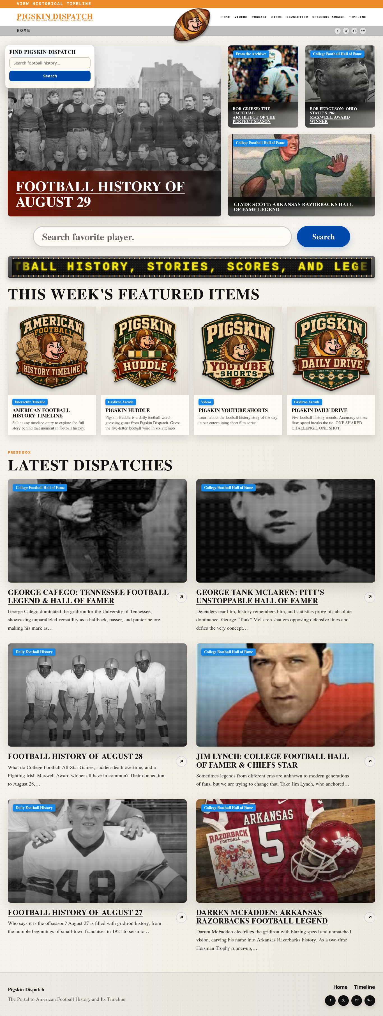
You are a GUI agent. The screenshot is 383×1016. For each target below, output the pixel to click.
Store (276, 17)
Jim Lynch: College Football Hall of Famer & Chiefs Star (272, 760)
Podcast (259, 17)
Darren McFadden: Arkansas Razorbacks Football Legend (262, 916)
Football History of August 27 (75, 912)
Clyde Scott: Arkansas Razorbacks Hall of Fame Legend (293, 206)
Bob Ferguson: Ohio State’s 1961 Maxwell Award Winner (333, 115)
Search (323, 236)
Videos (241, 17)
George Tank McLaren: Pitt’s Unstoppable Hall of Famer (260, 596)
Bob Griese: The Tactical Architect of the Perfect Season (254, 115)
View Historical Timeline (54, 4)
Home (226, 17)
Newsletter (297, 17)
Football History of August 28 (75, 755)
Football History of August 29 (100, 193)
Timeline (357, 17)
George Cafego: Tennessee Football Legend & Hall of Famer (88, 596)
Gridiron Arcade (328, 17)
